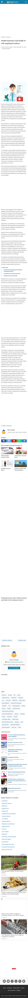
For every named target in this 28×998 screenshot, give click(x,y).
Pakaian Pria (5, 808)
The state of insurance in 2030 (15, 742)
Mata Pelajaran (5, 703)
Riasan (23, 705)
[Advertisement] (14, 20)
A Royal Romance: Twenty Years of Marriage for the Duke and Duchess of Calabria (17, 781)
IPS (14, 695)
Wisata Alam (15, 719)
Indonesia (8, 425)
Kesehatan (13, 697)
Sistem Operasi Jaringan (7, 711)
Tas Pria (4, 829)
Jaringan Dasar (5, 697)
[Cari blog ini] (26, 2)
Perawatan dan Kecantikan (9, 836)
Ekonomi (4, 695)
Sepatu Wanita (6, 826)
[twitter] (8, 440)
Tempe (3, 716)
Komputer (20, 697)
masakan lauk (5, 724)
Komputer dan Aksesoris (8, 847)
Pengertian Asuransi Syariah (10, 275)
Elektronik (4, 806)
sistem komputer (6, 727)
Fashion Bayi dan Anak (8, 844)
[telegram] (24, 440)
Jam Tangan (5, 831)
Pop (9, 705)
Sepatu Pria (5, 811)
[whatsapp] (19, 440)
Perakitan (4, 705)
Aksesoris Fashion (7, 803)
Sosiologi (22, 713)
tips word (14, 727)
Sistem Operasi (16, 708)
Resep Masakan (16, 705)
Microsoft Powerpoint (16, 703)
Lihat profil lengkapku (14, 668)
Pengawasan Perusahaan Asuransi (12, 273)
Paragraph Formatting (13, 757)
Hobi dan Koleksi (6, 839)
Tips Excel (9, 716)
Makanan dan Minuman (8, 824)
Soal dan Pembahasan (7, 713)
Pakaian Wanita (6, 821)
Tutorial (15, 716)
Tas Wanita (5, 819)
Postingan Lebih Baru (7, 640)
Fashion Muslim (6, 816)
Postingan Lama (22, 640)
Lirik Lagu (8, 700)
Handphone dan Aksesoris (9, 813)
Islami (18, 695)
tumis (19, 727)
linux (22, 722)
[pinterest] (14, 440)
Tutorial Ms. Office (6, 719)
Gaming (10, 695)
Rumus (3, 708)
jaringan (17, 722)
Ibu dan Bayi (5, 842)
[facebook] (3, 440)
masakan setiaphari (15, 724)
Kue (3, 700)
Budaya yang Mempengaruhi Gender (16, 772)
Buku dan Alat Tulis (7, 849)
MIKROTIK (14, 700)
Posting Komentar (6, 48)
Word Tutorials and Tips (7, 722)
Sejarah (9, 708)
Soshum (16, 713)
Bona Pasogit (14, 660)
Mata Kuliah (22, 700)
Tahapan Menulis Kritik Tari (14, 788)
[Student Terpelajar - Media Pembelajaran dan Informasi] (14, 2)
